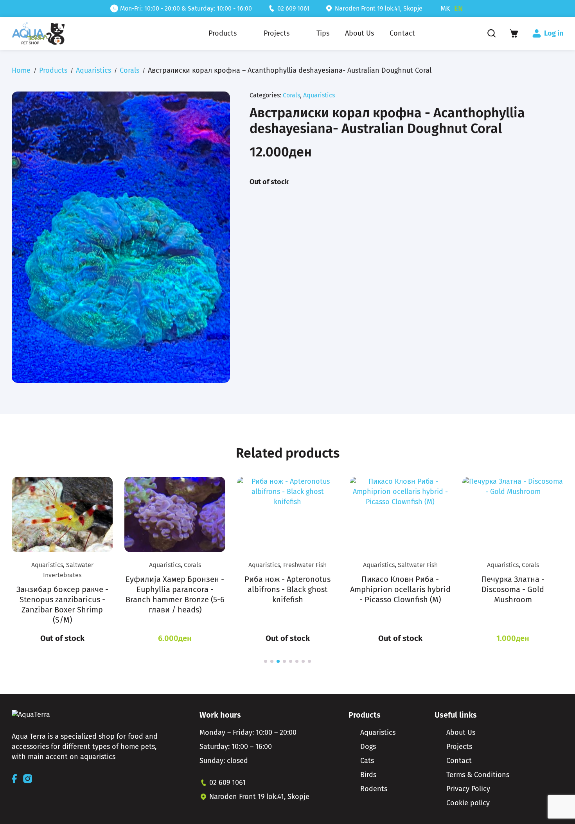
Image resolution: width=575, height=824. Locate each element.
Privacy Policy (468, 789)
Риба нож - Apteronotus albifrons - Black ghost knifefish (287, 589)
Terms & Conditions (477, 774)
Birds (368, 774)
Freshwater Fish (305, 565)
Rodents (373, 789)
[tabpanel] (62, 560)
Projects (459, 746)
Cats (367, 760)
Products (53, 70)
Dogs (368, 746)
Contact (459, 760)
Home (21, 70)
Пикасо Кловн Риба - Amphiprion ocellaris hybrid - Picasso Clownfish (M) (400, 589)
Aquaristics (93, 70)
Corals (129, 70)
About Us (460, 732)
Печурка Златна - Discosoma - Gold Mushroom (512, 589)
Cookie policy (468, 803)
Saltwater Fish (418, 565)
